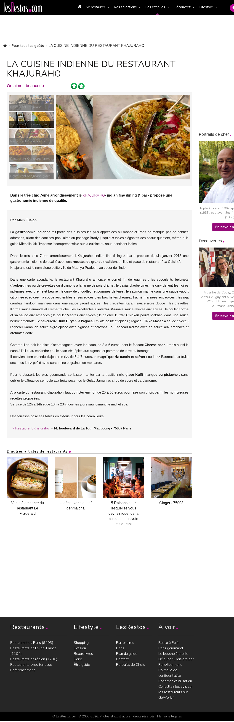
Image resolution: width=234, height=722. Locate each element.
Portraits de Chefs (130, 664)
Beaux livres (83, 653)
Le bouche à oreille (173, 653)
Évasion (80, 648)
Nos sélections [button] (125, 7)
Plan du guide (126, 653)
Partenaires (125, 642)
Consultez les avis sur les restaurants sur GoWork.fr (175, 692)
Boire (78, 659)
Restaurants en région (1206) (33, 659)
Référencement (22, 670)
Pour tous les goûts (27, 45)
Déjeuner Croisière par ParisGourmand (176, 662)
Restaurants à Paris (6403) (31, 642)
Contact (122, 659)
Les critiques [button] (155, 7)
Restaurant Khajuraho (32, 428)
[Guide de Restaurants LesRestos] (22, 7)
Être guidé (82, 664)
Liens (120, 648)
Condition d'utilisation (175, 681)
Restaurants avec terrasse (31, 664)
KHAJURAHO (93, 195)
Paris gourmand (170, 648)
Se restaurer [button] (95, 7)
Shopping (81, 642)
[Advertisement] (216, 397)
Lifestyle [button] (206, 7)
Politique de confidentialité (169, 673)
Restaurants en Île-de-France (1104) (33, 651)
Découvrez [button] (182, 7)
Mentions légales (169, 716)
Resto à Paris (168, 642)
